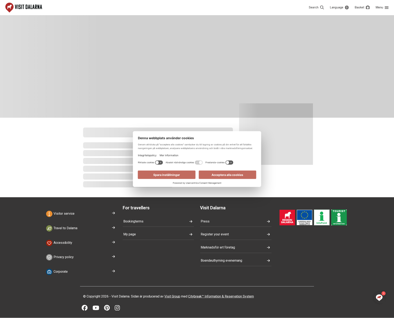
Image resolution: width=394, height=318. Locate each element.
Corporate (60, 272)
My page (129, 234)
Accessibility (62, 243)
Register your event (215, 234)
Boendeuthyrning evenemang (221, 260)
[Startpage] (23, 7)
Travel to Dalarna (65, 228)
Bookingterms (133, 221)
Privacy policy (63, 257)
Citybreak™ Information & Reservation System (221, 296)
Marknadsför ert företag (218, 247)
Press (205, 221)
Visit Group (172, 296)
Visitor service (63, 213)
